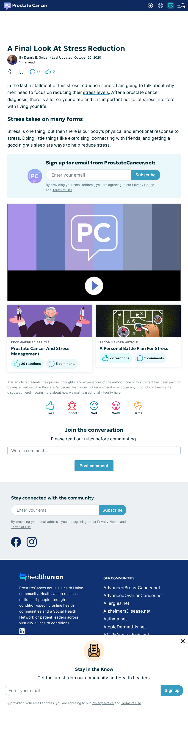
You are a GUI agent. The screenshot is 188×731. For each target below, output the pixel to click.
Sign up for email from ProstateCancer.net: (100, 163)
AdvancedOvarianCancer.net (133, 595)
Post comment (94, 465)
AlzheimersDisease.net (127, 611)
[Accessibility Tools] (150, 5)
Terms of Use (131, 703)
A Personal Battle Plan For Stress (134, 348)
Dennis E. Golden (36, 57)
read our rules (80, 439)
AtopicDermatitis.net (124, 627)
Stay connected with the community (52, 498)
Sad (91, 408)
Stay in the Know (94, 669)
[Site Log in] (160, 5)
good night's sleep (26, 145)
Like (47, 408)
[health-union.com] (41, 578)
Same (135, 408)
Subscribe (145, 174)
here (117, 392)
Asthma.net (115, 619)
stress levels (96, 92)
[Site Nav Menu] (181, 5)
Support (71, 408)
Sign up (172, 690)
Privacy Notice (103, 703)
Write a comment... (29, 450)
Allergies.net (116, 603)
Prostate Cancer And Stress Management (40, 351)
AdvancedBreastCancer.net (131, 587)
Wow (113, 408)
